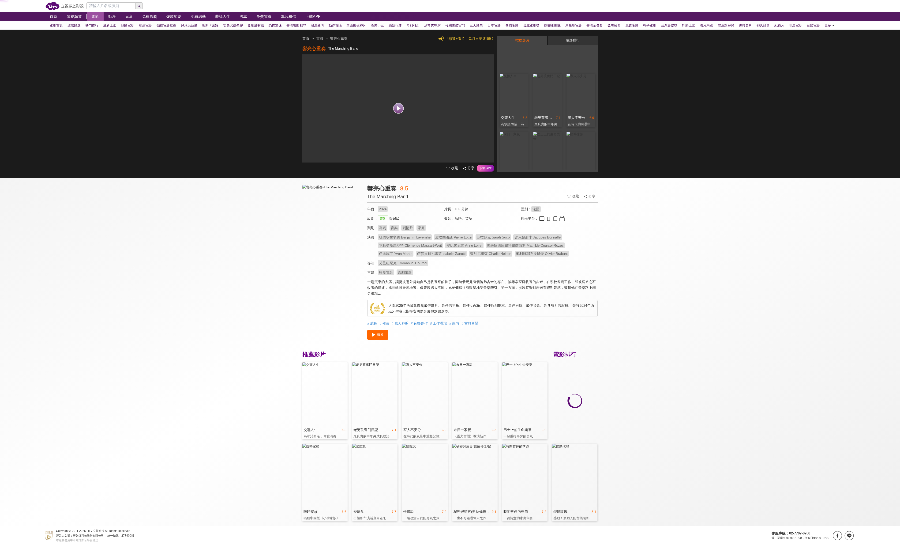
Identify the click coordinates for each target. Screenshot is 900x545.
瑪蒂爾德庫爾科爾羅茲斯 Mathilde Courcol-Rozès (525, 245)
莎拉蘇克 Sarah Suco (493, 237)
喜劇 (382, 228)
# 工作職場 (438, 323)
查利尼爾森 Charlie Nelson (490, 254)
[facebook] (837, 535)
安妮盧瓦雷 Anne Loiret (464, 245)
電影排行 (573, 40)
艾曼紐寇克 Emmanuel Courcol (403, 263)
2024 (382, 209)
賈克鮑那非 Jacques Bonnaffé (537, 237)
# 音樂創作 (419, 323)
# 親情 (454, 323)
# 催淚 (384, 323)
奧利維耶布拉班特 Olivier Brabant (542, 254)
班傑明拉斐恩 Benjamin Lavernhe (405, 237)
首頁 (305, 39)
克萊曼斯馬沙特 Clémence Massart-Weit (410, 245)
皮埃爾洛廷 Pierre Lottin (453, 237)
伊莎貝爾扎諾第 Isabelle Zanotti (441, 254)
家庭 (421, 228)
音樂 (394, 228)
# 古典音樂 (469, 323)
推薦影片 (522, 40)
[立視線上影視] (64, 6)
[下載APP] (485, 168)
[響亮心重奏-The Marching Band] (331, 227)
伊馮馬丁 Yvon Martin (395, 254)
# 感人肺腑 (400, 323)
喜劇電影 (405, 272)
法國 (536, 209)
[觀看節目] (398, 108)
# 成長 (372, 323)
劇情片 (407, 228)
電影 (319, 39)
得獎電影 (386, 272)
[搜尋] (139, 5)
